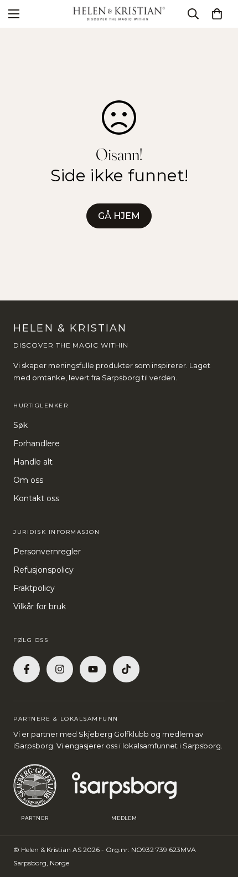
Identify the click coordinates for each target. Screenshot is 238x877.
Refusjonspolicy (43, 570)
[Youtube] (93, 669)
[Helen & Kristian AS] (119, 14)
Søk (20, 425)
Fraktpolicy (34, 588)
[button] (217, 14)
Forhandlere (36, 443)
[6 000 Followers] (59, 669)
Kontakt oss (36, 498)
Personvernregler (47, 552)
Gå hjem (119, 216)
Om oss (28, 480)
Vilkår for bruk (39, 606)
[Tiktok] (126, 669)
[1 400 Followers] (26, 669)
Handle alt (33, 462)
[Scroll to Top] (218, 818)
